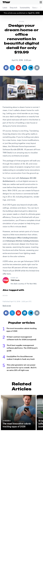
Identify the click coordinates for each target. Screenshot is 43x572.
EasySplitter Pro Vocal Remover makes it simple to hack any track (21, 357)
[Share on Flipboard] (18, 313)
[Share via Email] (37, 313)
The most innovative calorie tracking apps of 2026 (21, 329)
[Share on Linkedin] (24, 313)
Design (5, 295)
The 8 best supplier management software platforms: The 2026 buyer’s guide (22, 348)
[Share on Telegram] (30, 313)
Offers (21, 21)
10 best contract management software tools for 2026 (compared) (21, 338)
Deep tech (13, 7)
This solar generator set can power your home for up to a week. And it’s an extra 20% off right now (21, 367)
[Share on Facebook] (6, 313)
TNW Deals (15, 280)
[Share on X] (12, 313)
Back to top (7, 305)
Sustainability (25, 7)
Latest (5, 7)
